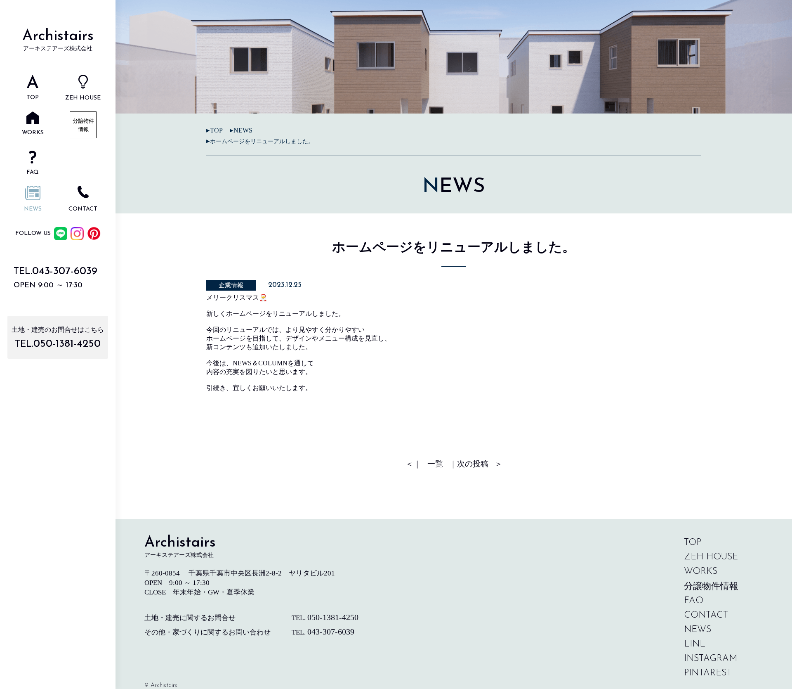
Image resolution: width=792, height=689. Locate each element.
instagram (710, 658)
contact (706, 615)
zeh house (711, 557)
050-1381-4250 (67, 344)
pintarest (707, 673)
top (692, 542)
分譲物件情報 (711, 586)
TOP (216, 130)
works (700, 571)
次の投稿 (472, 463)
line (694, 644)
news (242, 130)
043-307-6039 (64, 271)
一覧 (435, 463)
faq (694, 601)
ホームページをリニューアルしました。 (262, 141)
